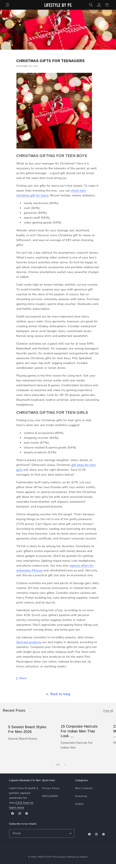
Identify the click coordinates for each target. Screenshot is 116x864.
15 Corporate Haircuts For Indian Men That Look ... (79, 731)
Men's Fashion (84, 788)
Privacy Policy (51, 788)
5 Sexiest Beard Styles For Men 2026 (27, 729)
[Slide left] (50, 764)
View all (108, 710)
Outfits (79, 804)
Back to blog (60, 694)
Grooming (81, 796)
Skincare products (28, 642)
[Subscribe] (70, 833)
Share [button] (23, 678)
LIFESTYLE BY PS (46, 857)
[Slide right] (65, 764)
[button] (8, 5)
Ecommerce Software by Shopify (71, 857)
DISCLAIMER (50, 796)
